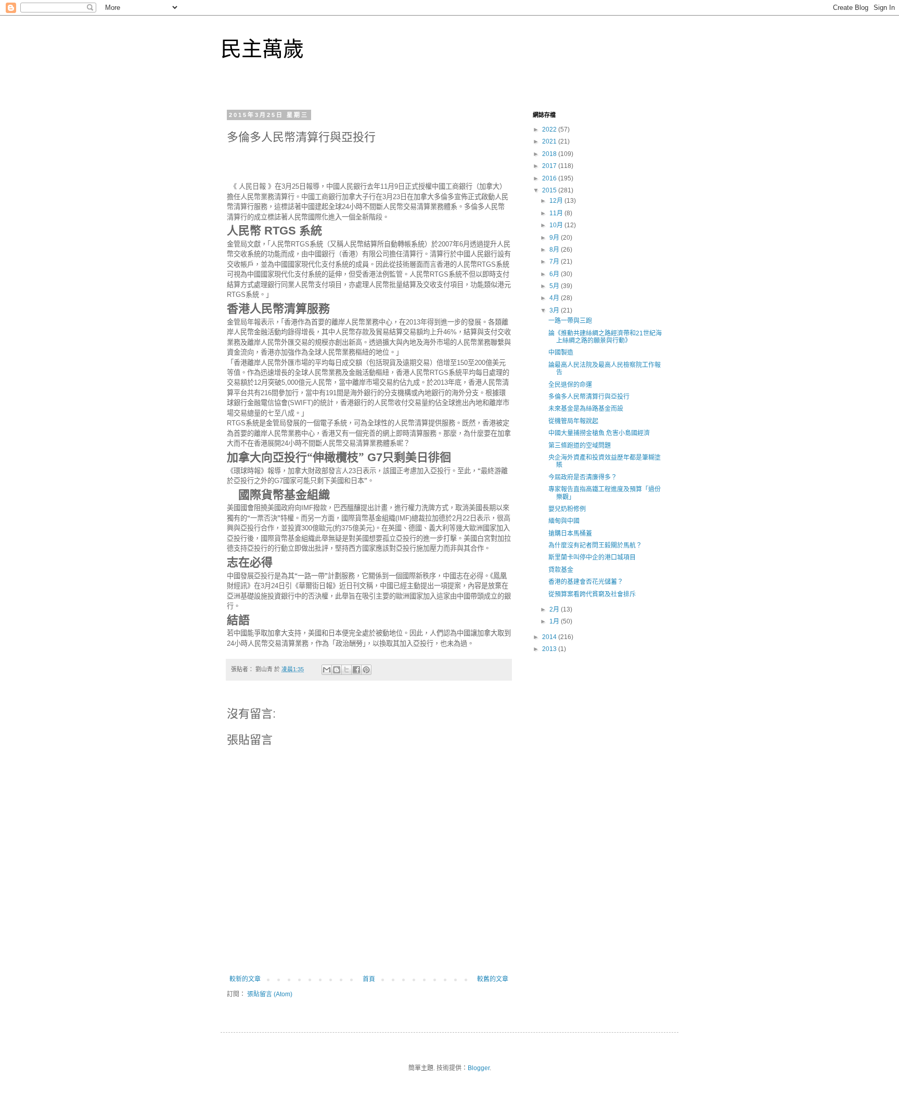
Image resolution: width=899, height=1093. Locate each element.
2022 (550, 129)
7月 (555, 261)
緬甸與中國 (564, 521)
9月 (555, 237)
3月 (555, 310)
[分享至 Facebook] (356, 670)
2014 (550, 637)
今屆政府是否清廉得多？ (582, 477)
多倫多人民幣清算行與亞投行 (589, 396)
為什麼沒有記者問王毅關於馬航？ (595, 545)
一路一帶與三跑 (570, 320)
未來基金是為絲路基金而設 (585, 408)
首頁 (369, 979)
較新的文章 (245, 979)
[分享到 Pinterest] (366, 670)
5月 (555, 286)
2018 (550, 154)
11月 (556, 213)
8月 (555, 249)
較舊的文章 (492, 979)
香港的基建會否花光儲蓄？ (585, 581)
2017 (550, 166)
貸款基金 (560, 570)
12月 (556, 200)
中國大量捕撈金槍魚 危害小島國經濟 (599, 433)
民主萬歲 (262, 48)
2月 (555, 609)
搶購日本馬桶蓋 (570, 533)
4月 (555, 298)
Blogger (479, 1068)
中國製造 (560, 352)
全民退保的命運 (570, 384)
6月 (555, 274)
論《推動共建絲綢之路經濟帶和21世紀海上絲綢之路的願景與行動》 (605, 337)
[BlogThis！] (336, 670)
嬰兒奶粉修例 (567, 509)
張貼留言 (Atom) (269, 994)
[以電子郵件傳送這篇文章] (327, 670)
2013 (550, 649)
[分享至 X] (346, 670)
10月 (556, 225)
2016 (550, 178)
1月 (555, 621)
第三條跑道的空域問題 (579, 445)
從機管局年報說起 (573, 421)
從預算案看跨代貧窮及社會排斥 (592, 594)
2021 (550, 141)
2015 (550, 190)
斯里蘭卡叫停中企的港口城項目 (592, 557)
